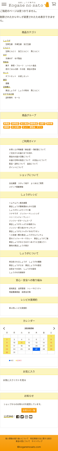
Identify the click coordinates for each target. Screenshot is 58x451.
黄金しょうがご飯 (41, 238)
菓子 (7, 66)
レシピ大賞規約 (29, 299)
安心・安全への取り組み (29, 280)
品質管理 (21, 288)
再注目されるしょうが (18, 262)
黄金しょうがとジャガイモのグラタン (24, 231)
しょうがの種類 (35, 262)
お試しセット (23, 76)
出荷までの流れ (15, 269)
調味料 (6, 127)
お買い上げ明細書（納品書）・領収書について (27, 149)
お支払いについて (39, 160)
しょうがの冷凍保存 (17, 272)
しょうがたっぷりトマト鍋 (19, 210)
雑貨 (5, 80)
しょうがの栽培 (29, 269)
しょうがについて (29, 253)
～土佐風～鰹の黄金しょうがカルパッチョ (26, 235)
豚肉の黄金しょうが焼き (19, 246)
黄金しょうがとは (16, 265)
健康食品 (33, 124)
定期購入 (6, 87)
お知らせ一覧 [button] (29, 410)
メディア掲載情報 (16, 187)
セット (5, 73)
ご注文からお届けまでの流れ (20, 153)
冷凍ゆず (9, 58)
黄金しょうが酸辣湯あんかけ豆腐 (22, 206)
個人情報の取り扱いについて (17, 439)
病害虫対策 (26, 292)
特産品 (5, 62)
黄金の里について (23, 441)
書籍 (7, 83)
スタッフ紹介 (23, 183)
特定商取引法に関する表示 (41, 439)
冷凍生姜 (18, 44)
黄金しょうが (11, 90)
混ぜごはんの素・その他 (15, 69)
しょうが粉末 (23, 90)
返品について (32, 164)
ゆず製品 (18, 58)
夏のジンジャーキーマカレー (20, 238)
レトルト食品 (30, 66)
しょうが (6, 41)
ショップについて (29, 175)
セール (17, 98)
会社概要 (12, 183)
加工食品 (24, 124)
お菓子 (42, 124)
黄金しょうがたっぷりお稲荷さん (22, 224)
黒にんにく (35, 51)
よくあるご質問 (37, 183)
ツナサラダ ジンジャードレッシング (24, 214)
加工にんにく (23, 51)
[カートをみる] (54, 5)
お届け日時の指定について (19, 160)
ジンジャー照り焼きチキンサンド (22, 228)
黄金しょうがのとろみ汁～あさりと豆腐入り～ (28, 242)
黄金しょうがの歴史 (33, 265)
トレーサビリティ (34, 288)
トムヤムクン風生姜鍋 (18, 203)
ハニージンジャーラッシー (19, 217)
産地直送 (12, 288)
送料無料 (9, 98)
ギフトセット (11, 76)
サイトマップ (37, 441)
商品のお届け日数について (19, 157)
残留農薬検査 (14, 292)
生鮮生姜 (9, 44)
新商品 (6, 124)
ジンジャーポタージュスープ (20, 221)
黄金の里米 (31, 69)
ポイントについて (16, 167)
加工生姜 (27, 44)
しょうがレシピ (29, 194)
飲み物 (49, 124)
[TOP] (29, 4)
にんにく (6, 48)
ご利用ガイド (29, 141)
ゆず (5, 55)
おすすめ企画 (8, 94)
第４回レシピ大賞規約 (18, 308)
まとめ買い (15, 127)
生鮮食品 (15, 124)
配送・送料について (17, 164)
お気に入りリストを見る (14, 380)
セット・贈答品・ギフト (32, 127)
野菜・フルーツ (17, 66)
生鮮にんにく (11, 51)
